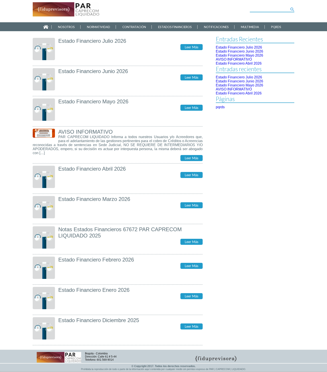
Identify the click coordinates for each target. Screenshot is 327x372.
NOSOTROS (66, 27)
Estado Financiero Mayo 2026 (239, 55)
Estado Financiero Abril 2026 (239, 63)
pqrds (220, 107)
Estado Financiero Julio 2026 (239, 47)
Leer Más (191, 47)
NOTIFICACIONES (216, 27)
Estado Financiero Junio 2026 (239, 51)
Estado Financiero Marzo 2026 (94, 199)
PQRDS (276, 27)
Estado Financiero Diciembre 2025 (98, 320)
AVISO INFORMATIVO (234, 59)
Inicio (45, 27)
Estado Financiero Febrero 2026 (96, 260)
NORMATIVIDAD (98, 27)
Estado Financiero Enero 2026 (93, 290)
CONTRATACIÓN (134, 27)
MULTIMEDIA (250, 27)
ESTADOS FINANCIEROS (175, 27)
